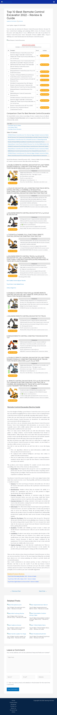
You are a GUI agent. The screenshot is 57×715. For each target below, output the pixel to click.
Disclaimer (13, 704)
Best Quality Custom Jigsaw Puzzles (16, 280)
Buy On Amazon (45, 55)
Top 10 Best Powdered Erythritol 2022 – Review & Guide (39, 637)
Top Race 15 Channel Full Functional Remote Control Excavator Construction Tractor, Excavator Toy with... (26, 142)
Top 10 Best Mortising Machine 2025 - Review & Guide (22, 576)
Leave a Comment (11, 21)
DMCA (13, 712)
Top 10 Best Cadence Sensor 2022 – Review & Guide (16, 628)
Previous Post (15, 591)
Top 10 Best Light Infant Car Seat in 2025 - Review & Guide (23, 581)
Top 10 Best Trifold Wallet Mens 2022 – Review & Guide (39, 628)
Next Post (43, 591)
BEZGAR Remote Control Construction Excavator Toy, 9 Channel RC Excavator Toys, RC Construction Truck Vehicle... (27, 151)
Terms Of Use (13, 710)
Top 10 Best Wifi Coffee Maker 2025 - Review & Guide (22, 579)
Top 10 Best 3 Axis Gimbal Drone (15, 284)
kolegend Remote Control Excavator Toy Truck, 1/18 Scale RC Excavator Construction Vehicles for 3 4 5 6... (28, 149)
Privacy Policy (13, 702)
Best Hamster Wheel (12, 127)
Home (13, 700)
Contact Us (13, 706)
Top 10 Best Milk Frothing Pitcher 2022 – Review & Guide (16, 616)
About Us (13, 708)
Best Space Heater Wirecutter (14, 129)
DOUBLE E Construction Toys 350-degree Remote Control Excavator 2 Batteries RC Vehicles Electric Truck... (28, 147)
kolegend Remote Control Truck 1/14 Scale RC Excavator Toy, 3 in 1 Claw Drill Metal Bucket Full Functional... (28, 145)
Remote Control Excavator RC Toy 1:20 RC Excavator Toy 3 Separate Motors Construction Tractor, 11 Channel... (27, 156)
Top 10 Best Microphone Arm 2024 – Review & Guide (16, 608)
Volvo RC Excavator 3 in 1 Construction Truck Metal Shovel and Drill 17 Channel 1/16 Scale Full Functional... (28, 138)
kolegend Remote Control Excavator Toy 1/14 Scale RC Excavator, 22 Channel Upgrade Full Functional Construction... (27, 140)
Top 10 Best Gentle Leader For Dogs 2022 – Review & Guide (16, 637)
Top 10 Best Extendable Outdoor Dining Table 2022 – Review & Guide (39, 619)
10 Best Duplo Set (11, 287)
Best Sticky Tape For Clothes (14, 125)
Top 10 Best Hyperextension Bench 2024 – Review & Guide (38, 608)
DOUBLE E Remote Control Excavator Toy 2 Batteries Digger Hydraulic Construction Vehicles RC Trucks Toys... (28, 136)
